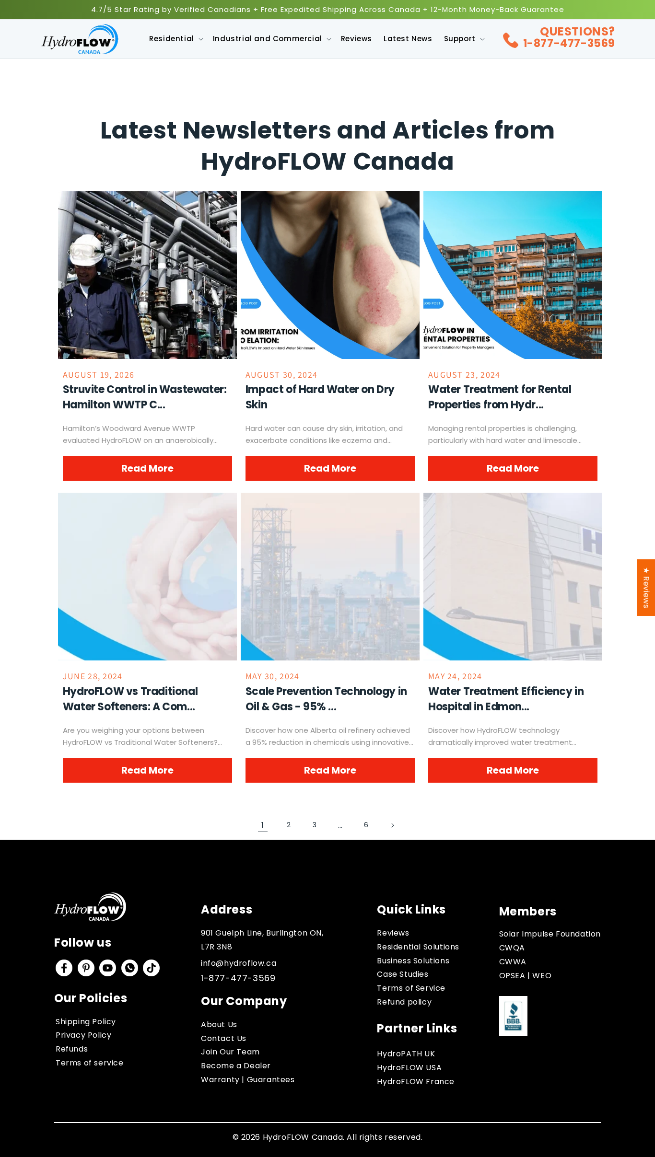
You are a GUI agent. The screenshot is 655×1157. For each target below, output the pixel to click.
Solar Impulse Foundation (550, 933)
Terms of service (90, 1062)
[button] (175, 38)
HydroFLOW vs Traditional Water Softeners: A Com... (130, 699)
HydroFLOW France (416, 1081)
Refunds (72, 1048)
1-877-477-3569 (569, 43)
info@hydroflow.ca (238, 963)
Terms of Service (411, 988)
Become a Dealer (236, 1065)
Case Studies (402, 974)
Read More (147, 468)
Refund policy (404, 1001)
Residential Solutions (418, 946)
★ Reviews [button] (646, 587)
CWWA (512, 961)
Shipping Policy (86, 1021)
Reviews (393, 932)
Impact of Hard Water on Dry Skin (320, 397)
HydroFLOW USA (409, 1067)
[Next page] (392, 825)
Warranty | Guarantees (248, 1079)
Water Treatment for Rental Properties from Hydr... (500, 397)
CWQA (512, 947)
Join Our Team (230, 1051)
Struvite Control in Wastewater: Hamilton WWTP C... (145, 397)
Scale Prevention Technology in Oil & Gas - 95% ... (326, 699)
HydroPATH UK (406, 1053)
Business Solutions (413, 960)
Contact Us (223, 1038)
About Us (219, 1024)
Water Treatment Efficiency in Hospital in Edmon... (506, 699)
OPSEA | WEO (525, 975)
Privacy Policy (83, 1035)
